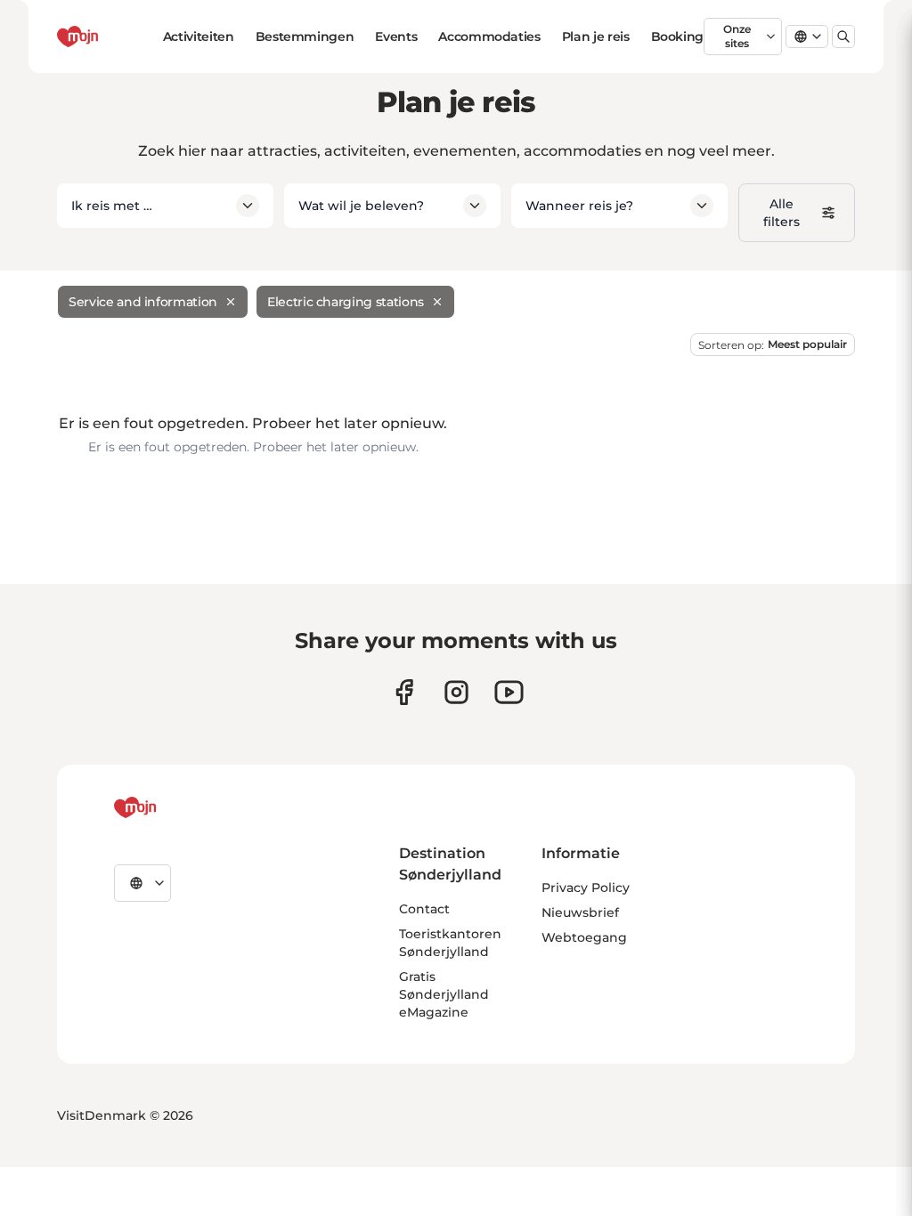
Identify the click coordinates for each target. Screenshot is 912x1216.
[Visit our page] (456, 692)
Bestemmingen (305, 36)
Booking (677, 36)
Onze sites (737, 36)
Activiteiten (198, 36)
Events (396, 36)
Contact (424, 909)
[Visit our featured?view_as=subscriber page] (509, 692)
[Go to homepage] (110, 36)
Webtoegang (584, 937)
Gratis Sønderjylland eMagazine (444, 994)
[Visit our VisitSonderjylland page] (403, 692)
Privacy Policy (586, 888)
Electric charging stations (345, 302)
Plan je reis (596, 36)
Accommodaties (489, 36)
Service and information (143, 302)
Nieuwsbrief (580, 912)
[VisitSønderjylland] (168, 807)
